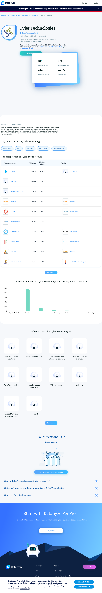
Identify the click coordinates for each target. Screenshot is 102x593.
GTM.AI (62, 8)
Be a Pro (89, 567)
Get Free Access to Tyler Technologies (51, 472)
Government (7, 148)
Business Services (58, 148)
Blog (37, 576)
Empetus (13, 171)
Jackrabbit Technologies (78, 262)
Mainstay (14, 181)
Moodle (13, 201)
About (56, 566)
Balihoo (72, 252)
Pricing (37, 571)
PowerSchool (15, 241)
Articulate (73, 231)
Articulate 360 (15, 231)
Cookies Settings (84, 587)
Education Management (30, 15)
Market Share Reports (62, 576)
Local (19, 148)
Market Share (15, 15)
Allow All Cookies (84, 582)
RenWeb (13, 252)
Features (38, 566)
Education (30, 148)
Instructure (74, 211)
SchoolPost (74, 171)
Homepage (5, 15)
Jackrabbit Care (16, 262)
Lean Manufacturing (17, 191)
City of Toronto (45, 47)
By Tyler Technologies (28, 33)
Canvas (13, 211)
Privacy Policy (25, 589)
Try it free (51, 531)
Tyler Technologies (57, 47)
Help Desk (58, 571)
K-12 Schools (43, 148)
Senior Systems (15, 221)
